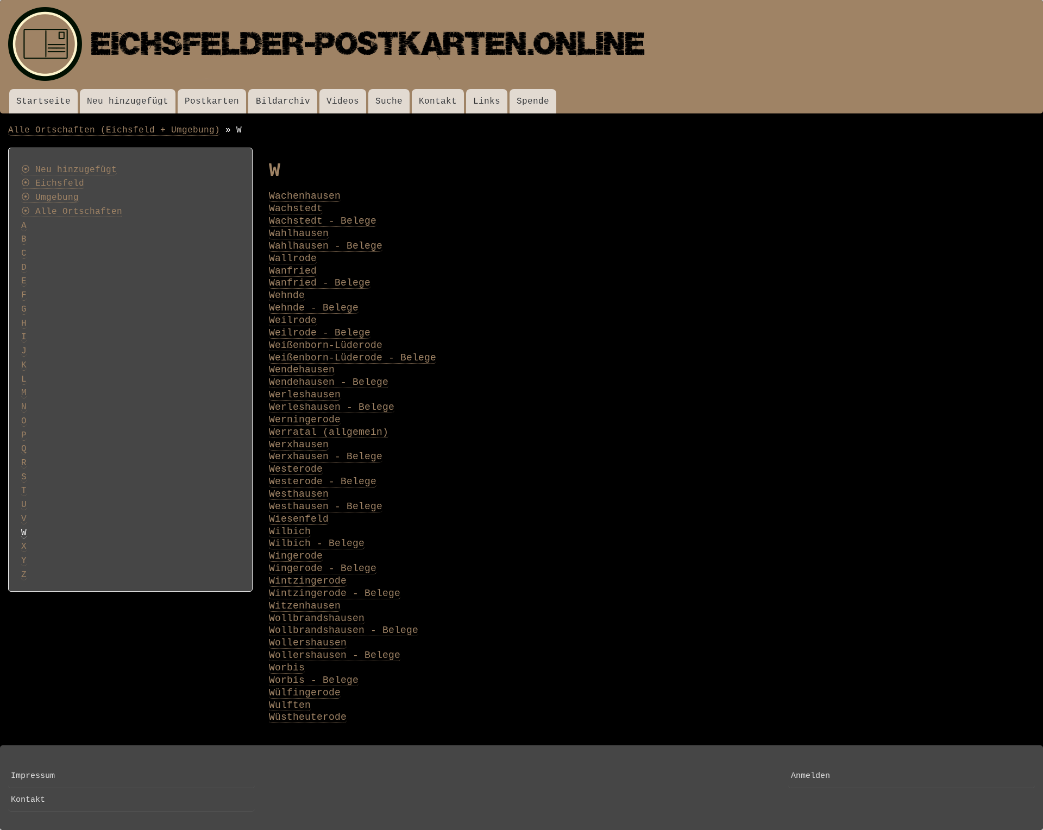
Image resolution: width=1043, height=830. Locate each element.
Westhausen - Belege (325, 506)
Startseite (43, 101)
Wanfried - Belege (319, 282)
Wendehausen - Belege (328, 382)
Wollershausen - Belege (334, 655)
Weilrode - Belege (319, 332)
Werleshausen (305, 394)
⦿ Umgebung (50, 197)
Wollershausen (308, 642)
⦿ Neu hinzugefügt (69, 170)
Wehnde (287, 295)
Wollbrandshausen (317, 618)
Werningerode (305, 419)
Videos (342, 101)
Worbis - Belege (314, 680)
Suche (389, 101)
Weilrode (293, 320)
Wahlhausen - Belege (325, 245)
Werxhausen (299, 444)
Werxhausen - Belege (325, 456)
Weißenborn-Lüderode (325, 345)
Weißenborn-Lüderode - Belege (352, 357)
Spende (533, 101)
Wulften (290, 705)
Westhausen (299, 494)
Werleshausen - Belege (331, 407)
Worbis (287, 667)
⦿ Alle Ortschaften (71, 212)
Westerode (296, 469)
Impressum (33, 776)
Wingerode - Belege (322, 568)
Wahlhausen (299, 233)
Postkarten (212, 101)
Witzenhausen (305, 605)
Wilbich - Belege (317, 543)
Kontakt (438, 101)
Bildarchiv (283, 101)
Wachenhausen (305, 196)
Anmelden (810, 776)
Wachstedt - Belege (322, 221)
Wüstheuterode (308, 717)
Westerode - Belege (322, 481)
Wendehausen (302, 369)
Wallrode (293, 258)
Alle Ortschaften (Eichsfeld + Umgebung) (114, 130)
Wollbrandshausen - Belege (343, 630)
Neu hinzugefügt (127, 101)
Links (486, 101)
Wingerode (296, 555)
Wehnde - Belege (314, 307)
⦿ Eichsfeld (52, 183)
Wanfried (293, 270)
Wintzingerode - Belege (334, 593)
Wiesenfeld (299, 519)
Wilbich (290, 531)
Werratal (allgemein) (328, 432)
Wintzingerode (308, 580)
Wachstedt (296, 208)
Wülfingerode (305, 692)
